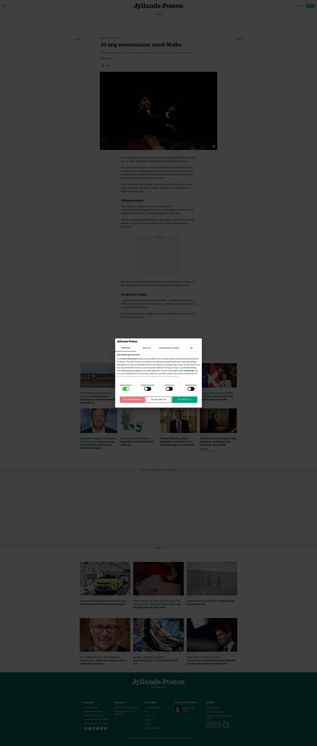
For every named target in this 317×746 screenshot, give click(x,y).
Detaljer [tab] (147, 348)
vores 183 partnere (130, 359)
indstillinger (189, 370)
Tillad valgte (158, 400)
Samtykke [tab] (125, 348)
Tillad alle (184, 400)
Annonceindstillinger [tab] (169, 348)
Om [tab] (191, 348)
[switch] (147, 389)
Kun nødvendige (132, 400)
